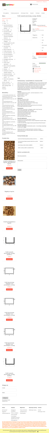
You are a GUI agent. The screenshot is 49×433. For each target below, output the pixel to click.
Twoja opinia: (20, 160)
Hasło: (3, 392)
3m (42, 50)
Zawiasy (5, 69)
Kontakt (39, 410)
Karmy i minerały (5, 82)
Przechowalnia (23, 413)
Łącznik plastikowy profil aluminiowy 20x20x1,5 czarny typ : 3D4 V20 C (8, 113)
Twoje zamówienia (23, 410)
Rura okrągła (6, 30)
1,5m (43, 40)
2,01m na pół (44, 45)
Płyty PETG (6, 61)
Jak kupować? (4, 410)
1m (42, 37)
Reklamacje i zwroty (32, 410)
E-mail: (3, 387)
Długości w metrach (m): (34, 36)
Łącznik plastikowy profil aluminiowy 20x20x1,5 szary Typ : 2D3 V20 (9, 99)
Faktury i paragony (14, 412)
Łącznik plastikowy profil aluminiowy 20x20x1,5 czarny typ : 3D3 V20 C (8, 109)
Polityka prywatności (6, 413)
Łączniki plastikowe (8, 52)
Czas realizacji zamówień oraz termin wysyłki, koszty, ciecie (15, 417)
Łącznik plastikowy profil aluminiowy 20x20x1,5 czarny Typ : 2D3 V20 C (8, 133)
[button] (36, 68)
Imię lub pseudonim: (21, 155)
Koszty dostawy (14, 414)
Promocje (4, 88)
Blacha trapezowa (7, 49)
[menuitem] (6, 13)
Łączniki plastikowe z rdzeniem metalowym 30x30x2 (8, 26)
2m (42, 42)
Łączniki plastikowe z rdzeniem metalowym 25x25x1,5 (8, 56)
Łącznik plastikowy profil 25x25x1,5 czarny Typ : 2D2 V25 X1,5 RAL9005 (9, 129)
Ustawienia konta (23, 411)
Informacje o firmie (41, 411)
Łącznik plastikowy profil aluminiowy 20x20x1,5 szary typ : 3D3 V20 (9, 103)
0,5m (43, 35)
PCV (4, 21)
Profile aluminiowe (8, 51)
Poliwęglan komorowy (8, 59)
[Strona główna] (8, 4)
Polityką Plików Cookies (32, 430)
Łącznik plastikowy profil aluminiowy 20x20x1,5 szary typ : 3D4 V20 (9, 125)
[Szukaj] (45, 9)
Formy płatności (14, 420)
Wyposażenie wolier (6, 83)
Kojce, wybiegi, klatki (6, 85)
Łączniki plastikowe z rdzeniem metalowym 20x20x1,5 (8, 36)
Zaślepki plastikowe (8, 74)
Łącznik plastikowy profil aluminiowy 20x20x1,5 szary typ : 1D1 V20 (9, 119)
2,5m (43, 47)
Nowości (4, 87)
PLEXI (5, 23)
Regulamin (4, 411)
